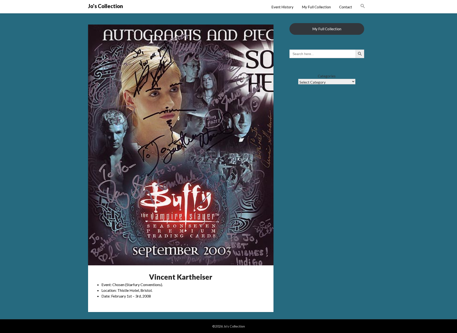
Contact (345, 7)
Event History (282, 7)
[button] (363, 6)
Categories (327, 76)
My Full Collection (316, 7)
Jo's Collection (105, 6)
